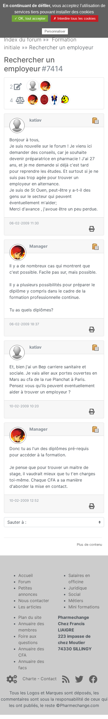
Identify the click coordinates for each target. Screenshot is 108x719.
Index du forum (22, 39)
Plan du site (29, 617)
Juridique (77, 588)
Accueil (25, 575)
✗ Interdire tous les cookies (74, 18)
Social (74, 594)
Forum (24, 581)
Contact (49, 678)
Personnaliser (55, 31)
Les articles (29, 606)
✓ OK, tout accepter (29, 18)
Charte (29, 678)
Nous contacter (33, 600)
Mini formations (83, 606)
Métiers (75, 600)
